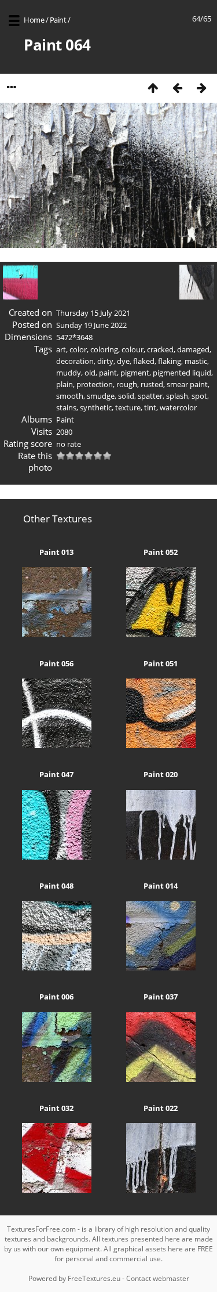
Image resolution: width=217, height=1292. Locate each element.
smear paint (187, 384)
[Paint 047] (57, 856)
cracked (160, 349)
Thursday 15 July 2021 (93, 313)
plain (64, 384)
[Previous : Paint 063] (177, 87)
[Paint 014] (161, 967)
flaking (169, 361)
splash (177, 396)
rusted (152, 384)
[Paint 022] (161, 1190)
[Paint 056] (57, 745)
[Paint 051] (161, 745)
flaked (144, 361)
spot (199, 396)
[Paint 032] (57, 1190)
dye (123, 361)
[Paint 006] (57, 1079)
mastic (196, 361)
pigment (134, 372)
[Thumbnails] (153, 87)
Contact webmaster (157, 1278)
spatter (150, 396)
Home (34, 20)
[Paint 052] (161, 634)
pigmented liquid (182, 372)
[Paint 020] (161, 856)
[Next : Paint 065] (201, 87)
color (78, 349)
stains (66, 407)
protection (94, 384)
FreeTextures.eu (94, 1278)
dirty (105, 361)
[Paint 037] (161, 1079)
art (61, 349)
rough (126, 384)
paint (108, 372)
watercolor (178, 407)
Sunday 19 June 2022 (91, 325)
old (89, 372)
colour (133, 349)
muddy (68, 372)
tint (150, 407)
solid (126, 396)
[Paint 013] (57, 634)
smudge (101, 396)
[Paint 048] (57, 967)
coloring (104, 349)
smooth (69, 396)
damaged (193, 349)
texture (128, 407)
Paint (58, 20)
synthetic (96, 407)
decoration (75, 361)
